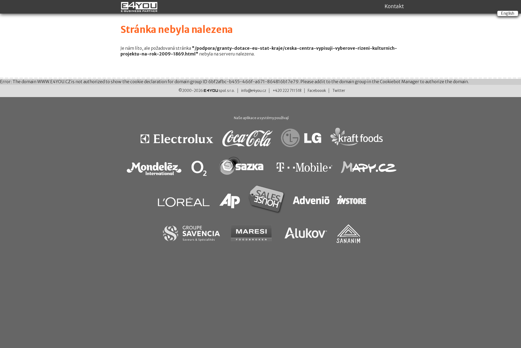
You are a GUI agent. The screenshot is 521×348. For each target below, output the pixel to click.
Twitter (338, 90)
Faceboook (317, 90)
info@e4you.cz (253, 90)
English (507, 13)
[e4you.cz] (139, 9)
